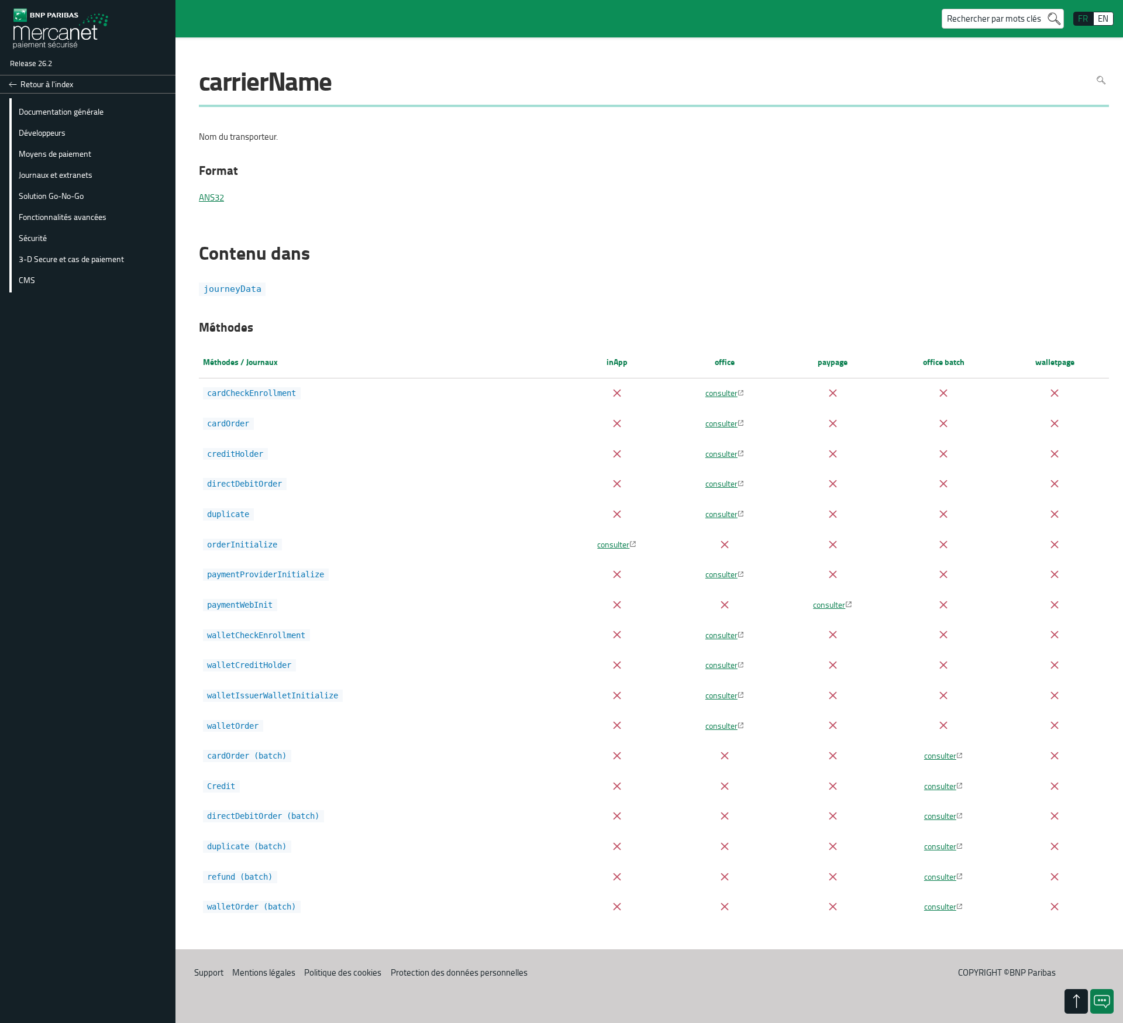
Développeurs (42, 132)
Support (208, 972)
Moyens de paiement (55, 153)
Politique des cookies (342, 972)
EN (1103, 18)
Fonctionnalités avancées (62, 216)
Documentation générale (61, 111)
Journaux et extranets (55, 174)
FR (1083, 18)
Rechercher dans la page (1101, 80)
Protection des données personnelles (459, 972)
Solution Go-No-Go (51, 195)
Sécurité (33, 237)
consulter (721, 392)
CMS (27, 279)
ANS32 (211, 197)
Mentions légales (263, 972)
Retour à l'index (46, 83)
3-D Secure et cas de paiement (71, 258)
